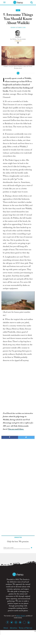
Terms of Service (25, 627)
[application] (18, 300)
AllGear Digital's (20, 616)
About (5, 627)
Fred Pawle (18, 37)
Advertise (13, 627)
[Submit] (31, 548)
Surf (18, 10)
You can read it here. (16, 429)
